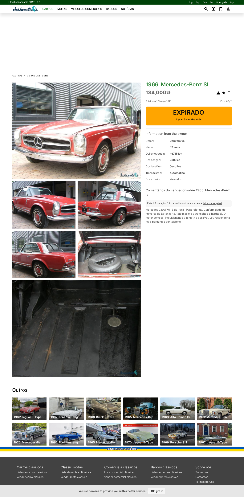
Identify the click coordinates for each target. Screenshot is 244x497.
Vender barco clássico (164, 477)
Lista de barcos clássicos (166, 472)
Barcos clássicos (164, 467)
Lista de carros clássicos (32, 472)
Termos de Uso (204, 481)
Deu (204, 2)
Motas (62, 8)
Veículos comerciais (86, 8)
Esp (197, 2)
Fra (211, 2)
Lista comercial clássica (119, 472)
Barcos (111, 8)
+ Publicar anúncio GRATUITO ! (24, 2)
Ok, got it (157, 491)
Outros (19, 390)
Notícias (127, 8)
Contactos (201, 477)
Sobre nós (203, 467)
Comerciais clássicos (120, 467)
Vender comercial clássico (120, 477)
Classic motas (72, 467)
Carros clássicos (30, 467)
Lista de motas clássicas (76, 472)
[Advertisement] (122, 45)
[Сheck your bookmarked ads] (221, 9)
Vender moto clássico (74, 477)
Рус (232, 2)
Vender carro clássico (30, 477)
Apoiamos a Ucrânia (122, 449)
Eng (191, 2)
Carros (47, 8)
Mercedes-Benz (38, 75)
